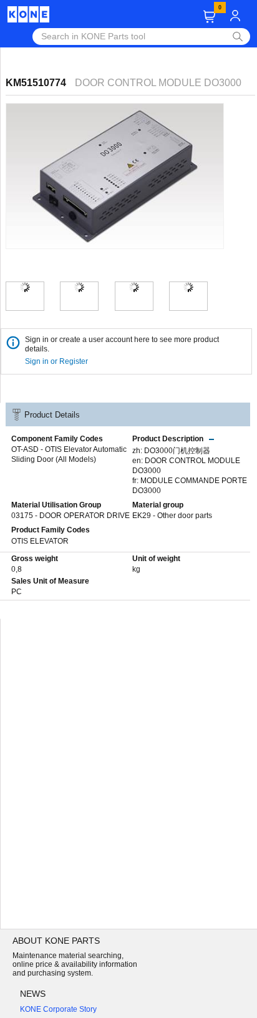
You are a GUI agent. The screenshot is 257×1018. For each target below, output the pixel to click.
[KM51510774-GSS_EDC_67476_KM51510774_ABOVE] (134, 287)
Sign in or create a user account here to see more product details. (122, 344)
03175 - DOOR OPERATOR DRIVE (70, 515)
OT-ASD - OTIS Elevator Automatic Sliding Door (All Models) (69, 454)
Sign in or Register (57, 361)
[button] (209, 16)
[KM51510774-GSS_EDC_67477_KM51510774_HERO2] (79, 287)
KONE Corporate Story (58, 1009)
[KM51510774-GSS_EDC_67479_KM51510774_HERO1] (25, 287)
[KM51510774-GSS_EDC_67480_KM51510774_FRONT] (188, 287)
